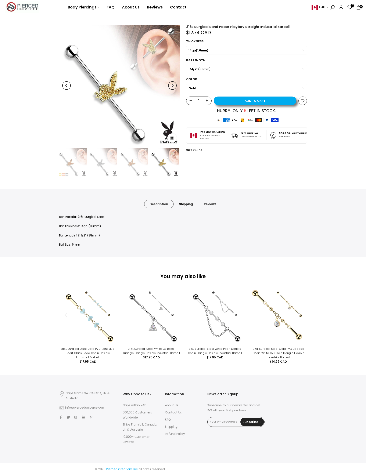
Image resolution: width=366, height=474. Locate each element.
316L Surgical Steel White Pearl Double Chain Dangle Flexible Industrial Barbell (215, 351)
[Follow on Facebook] (60, 417)
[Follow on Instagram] (75, 417)
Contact (178, 7)
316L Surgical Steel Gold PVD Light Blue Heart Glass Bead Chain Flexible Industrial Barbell (87, 353)
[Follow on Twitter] (68, 417)
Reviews (155, 7)
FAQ (111, 7)
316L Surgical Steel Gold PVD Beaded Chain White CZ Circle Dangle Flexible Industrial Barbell (278, 353)
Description (159, 204)
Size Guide (194, 150)
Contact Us (173, 412)
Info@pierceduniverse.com (85, 407)
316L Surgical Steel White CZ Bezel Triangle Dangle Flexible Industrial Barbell (151, 351)
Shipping (186, 204)
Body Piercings (82, 7)
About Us (131, 7)
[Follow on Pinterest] (91, 417)
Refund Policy (175, 434)
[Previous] (66, 85)
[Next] (172, 85)
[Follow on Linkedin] (84, 417)
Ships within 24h (134, 405)
